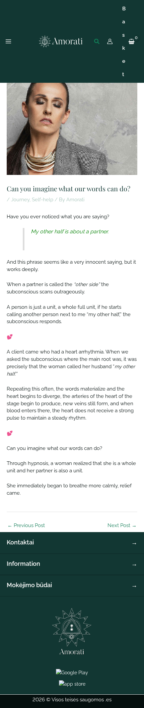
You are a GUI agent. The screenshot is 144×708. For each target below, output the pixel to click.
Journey (20, 199)
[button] (97, 41)
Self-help (42, 199)
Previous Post (26, 525)
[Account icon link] (110, 41)
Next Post (122, 525)
